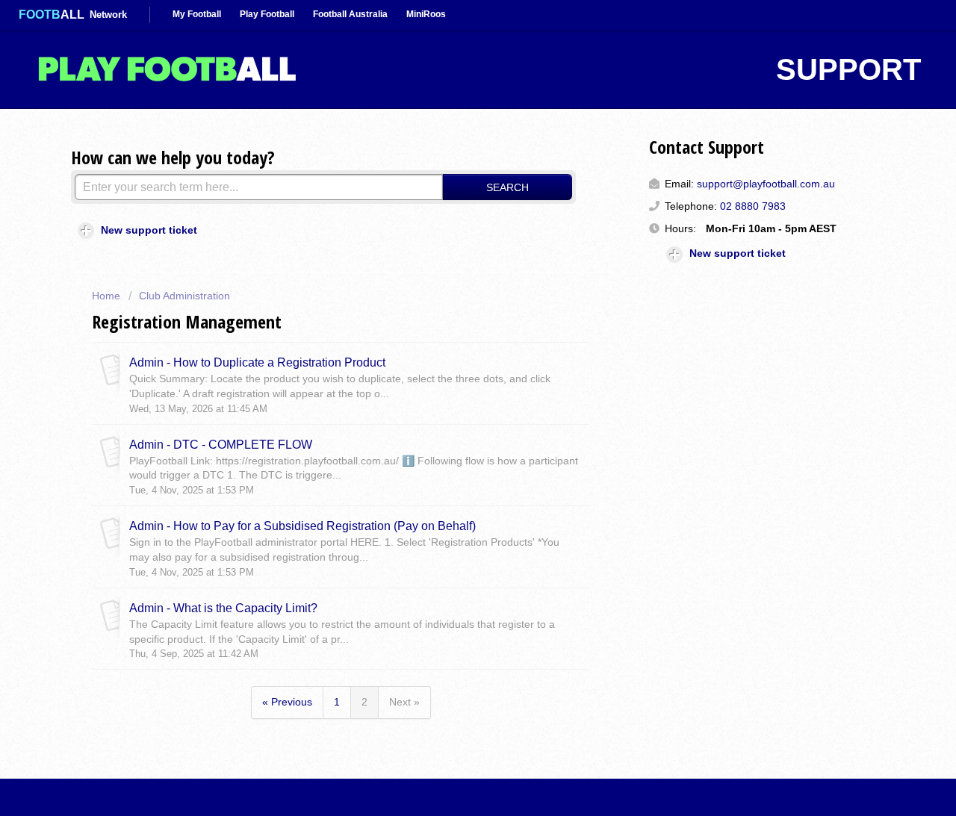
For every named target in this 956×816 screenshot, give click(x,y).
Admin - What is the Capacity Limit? (223, 607)
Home (107, 296)
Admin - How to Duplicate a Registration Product (257, 362)
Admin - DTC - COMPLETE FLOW (220, 444)
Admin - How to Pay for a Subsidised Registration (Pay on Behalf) (302, 525)
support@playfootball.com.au (766, 184)
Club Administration (184, 296)
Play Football (267, 14)
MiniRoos (426, 14)
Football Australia (350, 14)
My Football (197, 14)
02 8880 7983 (753, 206)
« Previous (287, 702)
